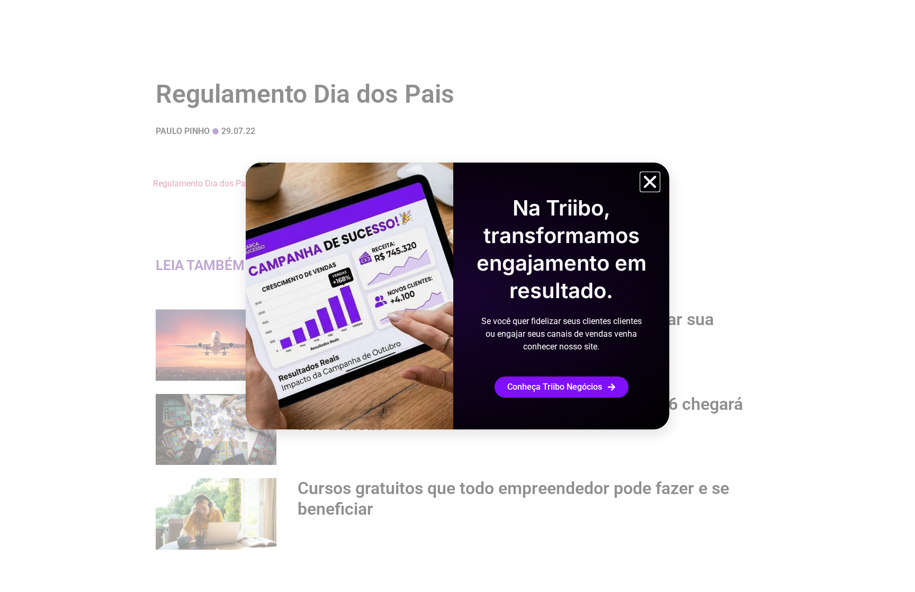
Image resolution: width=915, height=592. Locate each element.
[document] (457, 296)
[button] (650, 182)
